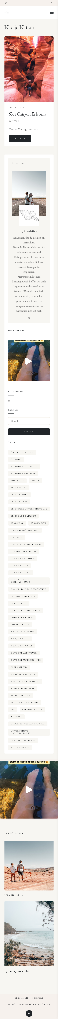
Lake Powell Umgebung (25, 610)
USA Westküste (13, 895)
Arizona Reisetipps (23, 473)
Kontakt (38, 998)
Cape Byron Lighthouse (26, 544)
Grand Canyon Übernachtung (20, 581)
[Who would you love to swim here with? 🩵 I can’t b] (29, 360)
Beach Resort (19, 495)
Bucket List (16, 107)
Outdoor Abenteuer (24, 653)
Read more (20, 138)
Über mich (21, 998)
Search (29, 431)
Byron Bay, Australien (17, 971)
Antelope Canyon (22, 452)
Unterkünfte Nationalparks (20, 732)
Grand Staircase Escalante (28, 589)
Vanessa (14, 121)
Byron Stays (38, 523)
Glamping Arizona (22, 558)
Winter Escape (20, 747)
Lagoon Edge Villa (23, 596)
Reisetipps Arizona (23, 674)
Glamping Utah (20, 573)
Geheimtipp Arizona (24, 551)
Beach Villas (19, 502)
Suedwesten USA (32, 709)
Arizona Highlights (24, 466)
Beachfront (19, 487)
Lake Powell (19, 603)
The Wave (16, 717)
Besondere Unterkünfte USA (29, 509)
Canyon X (17, 537)
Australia (17, 480)
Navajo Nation (20, 639)
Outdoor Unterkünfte (26, 660)
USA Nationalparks (23, 740)
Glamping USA (19, 565)
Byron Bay (17, 523)
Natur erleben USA (23, 631)
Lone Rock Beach (22, 617)
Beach (35, 480)
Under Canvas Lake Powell (28, 724)
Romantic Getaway (22, 688)
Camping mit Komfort (25, 530)
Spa (13, 709)
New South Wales (21, 646)
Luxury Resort (20, 624)
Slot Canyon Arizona (25, 702)
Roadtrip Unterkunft (25, 681)
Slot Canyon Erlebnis (27, 114)
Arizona (16, 459)
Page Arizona (19, 667)
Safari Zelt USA (20, 695)
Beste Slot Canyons (23, 516)
